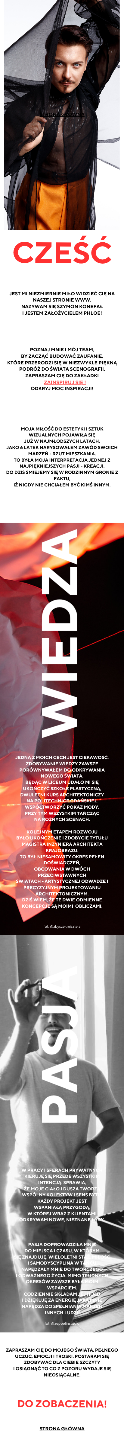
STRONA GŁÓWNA (62, 115)
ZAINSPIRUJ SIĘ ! (65, 383)
